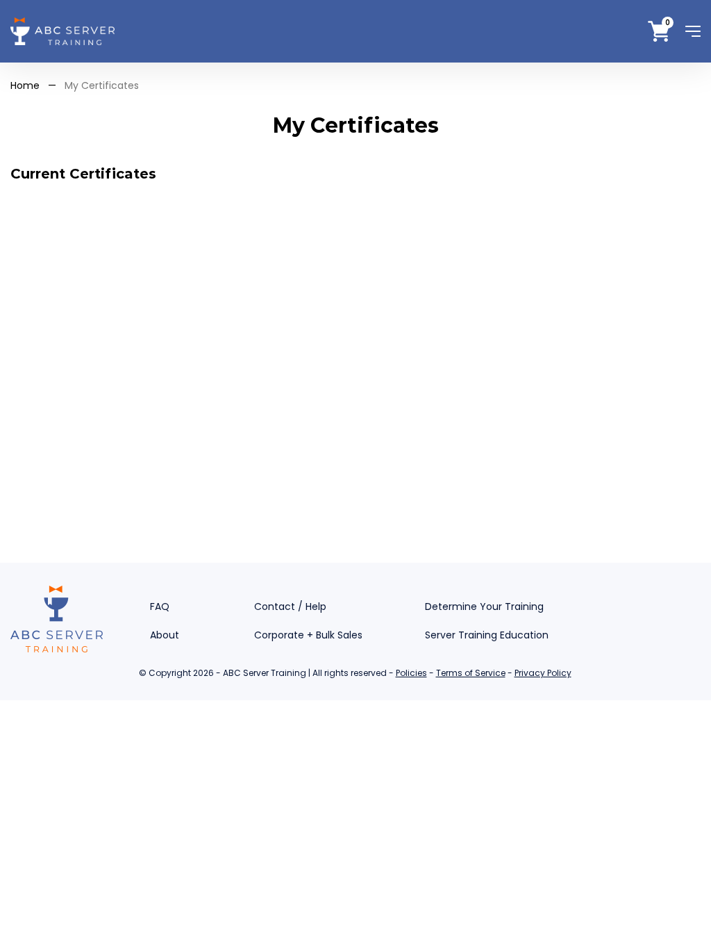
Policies (411, 673)
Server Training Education (487, 635)
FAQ (159, 606)
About (164, 635)
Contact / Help (290, 606)
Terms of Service (470, 673)
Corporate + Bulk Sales (308, 635)
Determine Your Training (484, 606)
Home (25, 85)
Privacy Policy (543, 673)
